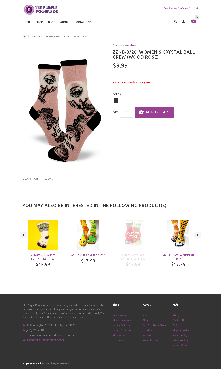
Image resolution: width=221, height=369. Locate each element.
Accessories (119, 340)
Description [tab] (30, 178)
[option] (42, 251)
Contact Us (179, 320)
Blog (145, 320)
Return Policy (180, 335)
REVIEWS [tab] (48, 178)
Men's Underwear (122, 320)
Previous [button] (23, 235)
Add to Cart (157, 112)
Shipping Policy (181, 330)
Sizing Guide (179, 315)
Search (146, 315)
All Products (35, 36)
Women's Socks (121, 325)
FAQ (175, 325)
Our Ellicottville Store (154, 325)
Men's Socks (119, 315)
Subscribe (148, 335)
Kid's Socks (119, 335)
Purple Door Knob (32, 363)
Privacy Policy (180, 340)
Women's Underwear (124, 330)
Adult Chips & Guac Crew (88, 255)
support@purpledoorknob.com (45, 339)
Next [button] (197, 235)
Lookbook (148, 330)
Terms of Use (180, 345)
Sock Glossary (150, 340)
